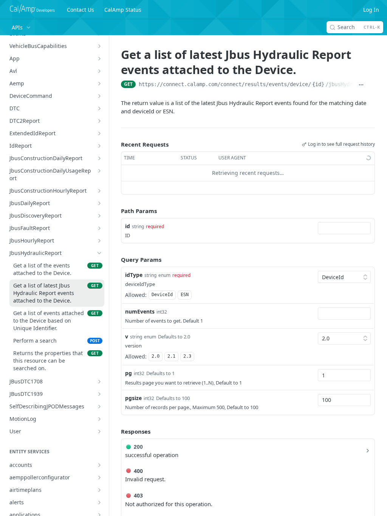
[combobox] (344, 228)
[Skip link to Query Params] (115, 259)
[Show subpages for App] (99, 59)
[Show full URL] (360, 85)
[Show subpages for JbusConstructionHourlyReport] (99, 191)
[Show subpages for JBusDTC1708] (99, 382)
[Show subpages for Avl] (99, 71)
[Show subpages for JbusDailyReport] (99, 203)
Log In (371, 9)
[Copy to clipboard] (371, 85)
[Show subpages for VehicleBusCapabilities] (99, 46)
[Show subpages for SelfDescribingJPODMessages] (99, 406)
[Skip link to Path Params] (115, 211)
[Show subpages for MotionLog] (99, 419)
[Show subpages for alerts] (99, 502)
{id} (318, 84)
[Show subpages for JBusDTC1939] (99, 394)
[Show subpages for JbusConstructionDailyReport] (99, 158)
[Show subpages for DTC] (99, 108)
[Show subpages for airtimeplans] (99, 490)
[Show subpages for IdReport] (99, 146)
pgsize (133, 398)
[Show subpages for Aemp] (99, 83)
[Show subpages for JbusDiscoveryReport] (99, 216)
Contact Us (80, 9)
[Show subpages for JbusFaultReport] (99, 228)
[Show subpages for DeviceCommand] (99, 96)
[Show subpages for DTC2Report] (99, 121)
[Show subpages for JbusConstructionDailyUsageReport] (99, 171)
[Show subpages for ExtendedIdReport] (99, 133)
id (127, 226)
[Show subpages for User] (99, 431)
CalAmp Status (122, 9)
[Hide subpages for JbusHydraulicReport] (99, 253)
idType (133, 274)
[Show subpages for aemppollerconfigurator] (99, 477)
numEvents (140, 311)
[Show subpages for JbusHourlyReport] (99, 241)
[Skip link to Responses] (115, 431)
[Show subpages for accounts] (99, 465)
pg (128, 373)
